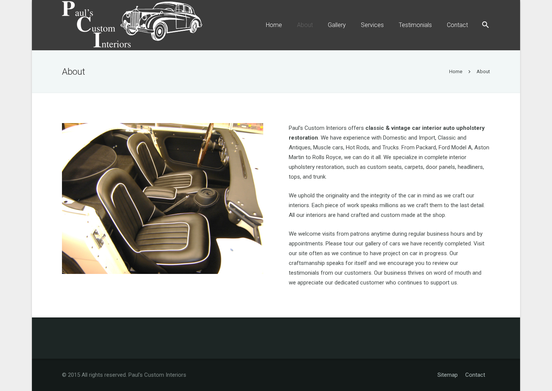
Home (455, 71)
